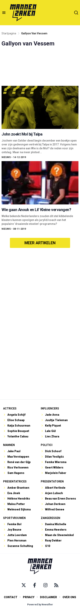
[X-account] (23, 585)
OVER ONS (69, 597)
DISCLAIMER (48, 597)
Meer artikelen (40, 243)
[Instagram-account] (45, 585)
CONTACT (10, 597)
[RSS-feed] (56, 585)
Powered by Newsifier (40, 604)
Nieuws (6, 157)
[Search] (76, 12)
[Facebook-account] (34, 585)
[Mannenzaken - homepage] (23, 12)
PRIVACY (28, 597)
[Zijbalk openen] (4, 12)
